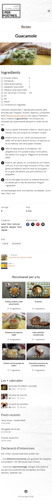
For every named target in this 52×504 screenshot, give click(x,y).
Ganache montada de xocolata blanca (38, 364)
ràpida (4, 230)
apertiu (4, 227)
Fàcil (9, 224)
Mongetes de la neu (10, 429)
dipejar (12, 227)
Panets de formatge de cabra (14, 364)
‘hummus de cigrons (17, 115)
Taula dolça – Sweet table (13, 420)
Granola (38, 301)
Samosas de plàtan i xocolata (23, 386)
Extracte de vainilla (18, 395)
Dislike (16, 243)
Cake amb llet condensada (38, 333)
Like (5, 243)
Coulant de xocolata (18, 404)
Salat (3, 224)
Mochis (12, 266)
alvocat (16, 224)
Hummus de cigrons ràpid (20, 257)
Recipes (26, 26)
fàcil (19, 227)
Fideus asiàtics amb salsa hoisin (14, 302)
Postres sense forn (10, 438)
